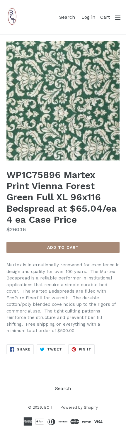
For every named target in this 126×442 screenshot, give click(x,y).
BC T (48, 407)
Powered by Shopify (79, 407)
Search (68, 17)
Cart (106, 17)
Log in (89, 17)
